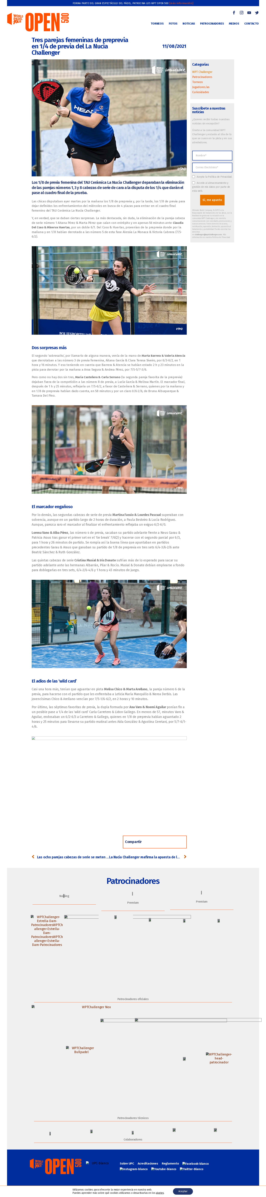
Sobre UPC (127, 1163)
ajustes (160, 1192)
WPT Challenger (202, 72)
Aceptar (182, 1191)
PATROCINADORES (212, 23)
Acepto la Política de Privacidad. (214, 176)
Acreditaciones (148, 1163)
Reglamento (170, 1163)
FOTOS (173, 23)
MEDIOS (234, 23)
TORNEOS (157, 23)
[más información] (181, 3)
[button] (151, 842)
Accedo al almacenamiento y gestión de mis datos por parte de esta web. (211, 186)
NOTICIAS (189, 23)
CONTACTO (251, 23)
